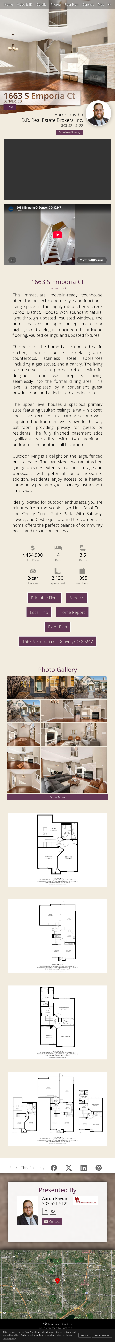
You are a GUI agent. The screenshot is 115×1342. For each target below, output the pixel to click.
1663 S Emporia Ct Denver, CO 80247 (57, 641)
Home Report (72, 612)
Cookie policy (9, 1338)
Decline (84, 1335)
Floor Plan (57, 627)
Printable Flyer (44, 597)
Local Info (39, 612)
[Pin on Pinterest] (98, 1168)
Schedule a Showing (69, 132)
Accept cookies (102, 1335)
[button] (57, 1284)
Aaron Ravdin (69, 114)
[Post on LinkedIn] (83, 1168)
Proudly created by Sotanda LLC (57, 1328)
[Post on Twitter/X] (69, 1168)
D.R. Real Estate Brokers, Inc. (52, 120)
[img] (98, 113)
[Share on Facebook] (54, 1168)
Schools (76, 597)
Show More (57, 797)
